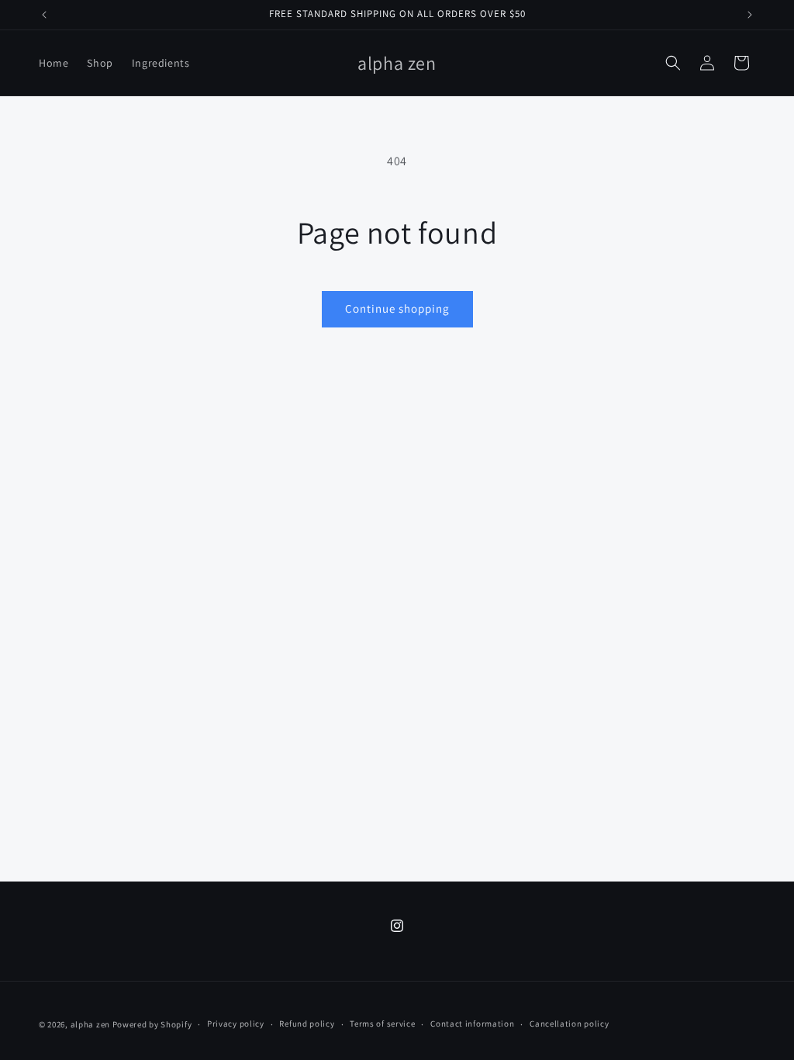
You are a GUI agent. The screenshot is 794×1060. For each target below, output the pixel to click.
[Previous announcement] (44, 14)
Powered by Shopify (152, 1024)
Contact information (472, 1023)
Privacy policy (235, 1023)
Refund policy (306, 1023)
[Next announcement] (750, 14)
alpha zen (90, 1024)
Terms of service (382, 1023)
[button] (673, 63)
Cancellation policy (569, 1023)
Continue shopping (397, 308)
